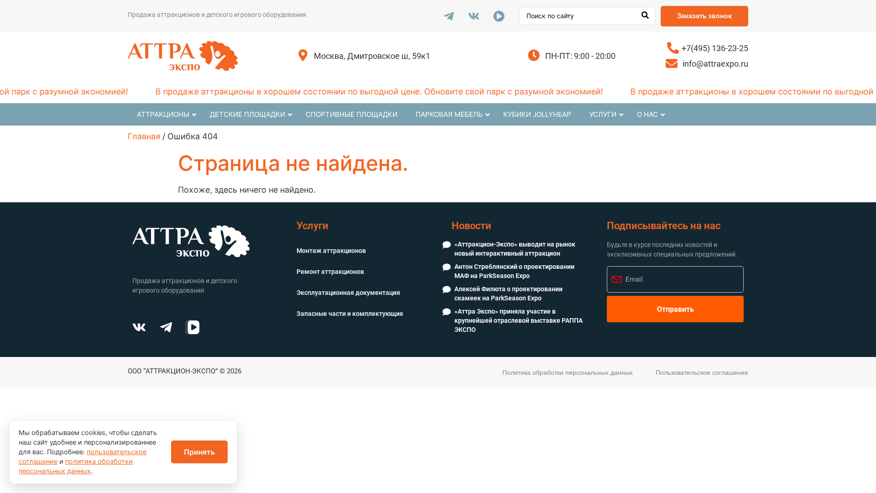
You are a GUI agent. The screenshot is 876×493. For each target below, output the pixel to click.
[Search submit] (645, 16)
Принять (199, 451)
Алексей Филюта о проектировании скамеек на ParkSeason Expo (508, 293)
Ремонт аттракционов (330, 271)
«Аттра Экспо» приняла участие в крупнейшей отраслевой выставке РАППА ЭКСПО (518, 320)
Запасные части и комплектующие (350, 313)
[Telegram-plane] (448, 16)
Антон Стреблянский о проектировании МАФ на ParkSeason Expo (514, 271)
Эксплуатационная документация (348, 292)
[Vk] (473, 16)
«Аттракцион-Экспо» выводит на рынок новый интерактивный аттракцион (514, 249)
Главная (144, 136)
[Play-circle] (498, 16)
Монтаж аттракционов (331, 250)
